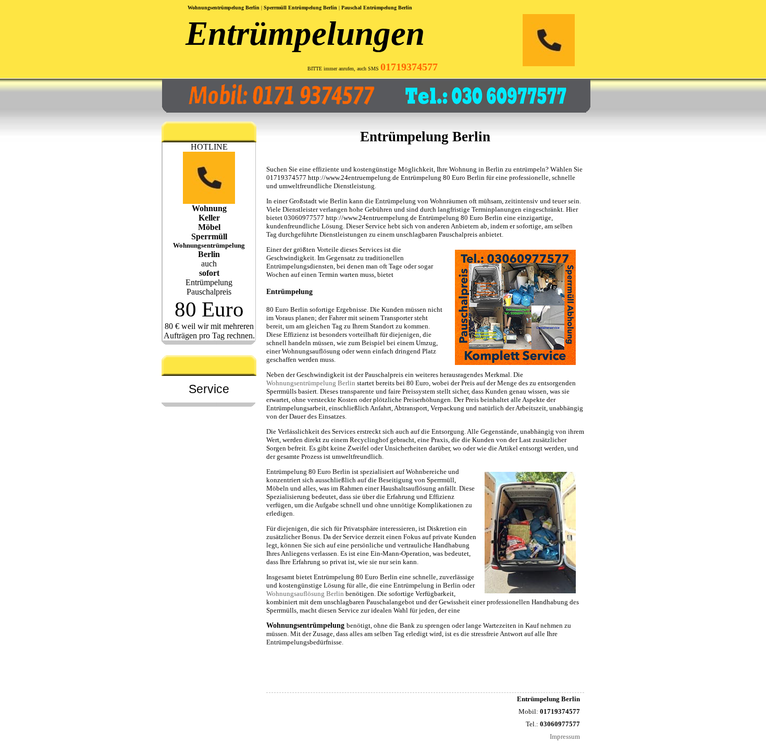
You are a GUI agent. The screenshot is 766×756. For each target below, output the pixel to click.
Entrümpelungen (305, 33)
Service (209, 389)
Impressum (565, 736)
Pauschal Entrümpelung (369, 7)
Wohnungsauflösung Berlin (305, 594)
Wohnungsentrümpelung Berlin (310, 383)
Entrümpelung (334, 577)
